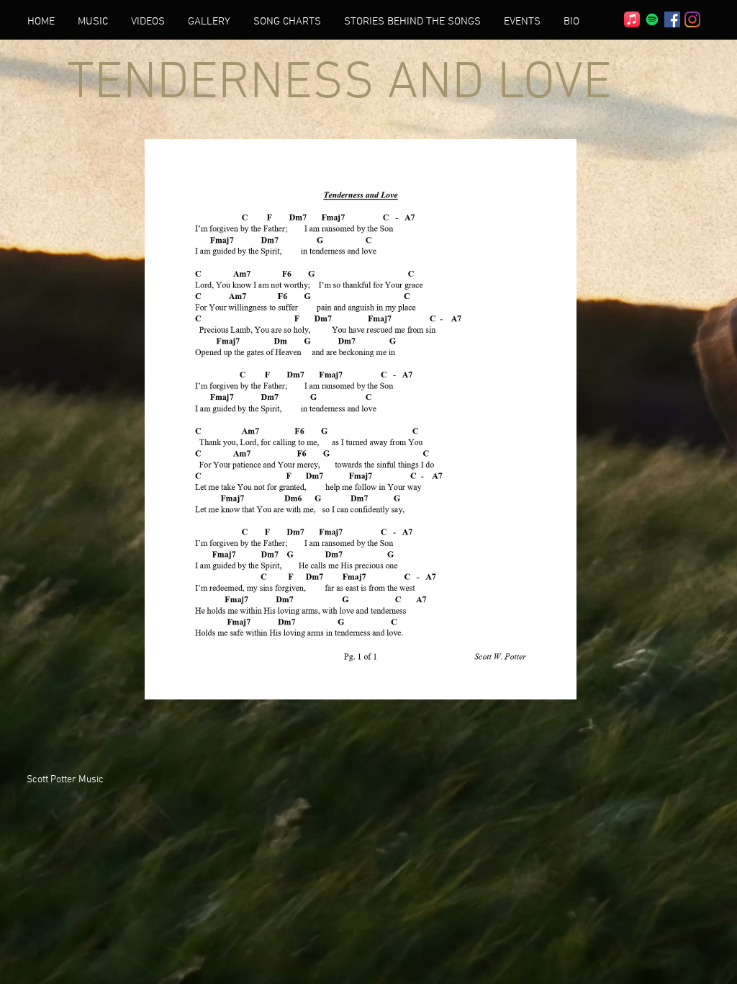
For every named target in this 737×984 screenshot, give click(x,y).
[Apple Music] (632, 19)
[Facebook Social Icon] (672, 19)
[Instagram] (692, 19)
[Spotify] (652, 19)
